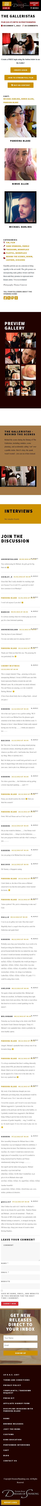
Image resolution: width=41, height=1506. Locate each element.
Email (5, 1272)
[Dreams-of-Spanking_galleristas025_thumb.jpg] (28, 372)
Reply (35, 558)
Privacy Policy (12, 1385)
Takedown (11, 249)
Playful (10, 253)
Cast (6, 1450)
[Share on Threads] (16, 298)
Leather (10, 260)
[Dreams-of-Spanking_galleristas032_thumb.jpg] (28, 388)
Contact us (10, 1461)
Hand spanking (13, 246)
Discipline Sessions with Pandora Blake (18, 1409)
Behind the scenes (15, 256)
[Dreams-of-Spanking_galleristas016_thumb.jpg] (28, 356)
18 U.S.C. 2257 (11, 1374)
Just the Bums (11, 1429)
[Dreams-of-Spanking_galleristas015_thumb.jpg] (12, 356)
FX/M (13, 242)
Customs (8, 1434)
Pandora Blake (10, 102)
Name (4, 1263)
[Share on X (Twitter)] (9, 298)
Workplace (23, 249)
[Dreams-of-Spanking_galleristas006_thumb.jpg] (12, 340)
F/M (7, 242)
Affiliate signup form (16, 1403)
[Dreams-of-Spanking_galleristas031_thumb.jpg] (12, 388)
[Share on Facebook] (5, 298)
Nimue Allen (27, 99)
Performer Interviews (16, 1445)
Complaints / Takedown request (17, 1391)
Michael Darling (11, 99)
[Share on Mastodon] (12, 298)
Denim (29, 256)
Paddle (25, 246)
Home (6, 1418)
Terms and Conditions (16, 1380)
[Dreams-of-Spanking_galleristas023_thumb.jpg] (12, 372)
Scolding (20, 260)
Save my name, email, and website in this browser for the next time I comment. (20, 1295)
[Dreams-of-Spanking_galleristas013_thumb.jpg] (28, 340)
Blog (6, 1455)
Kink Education (12, 1439)
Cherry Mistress (10, 666)
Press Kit (9, 1398)
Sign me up (20, 1353)
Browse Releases (13, 1424)
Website (5, 1281)
